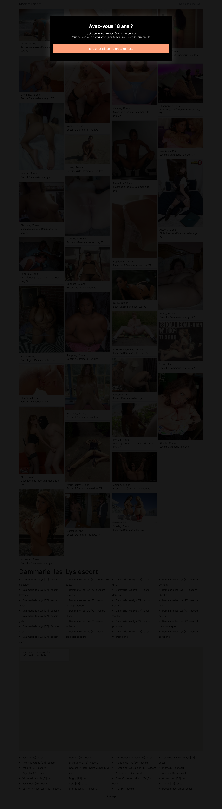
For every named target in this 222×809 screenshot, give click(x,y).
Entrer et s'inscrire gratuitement (111, 48)
